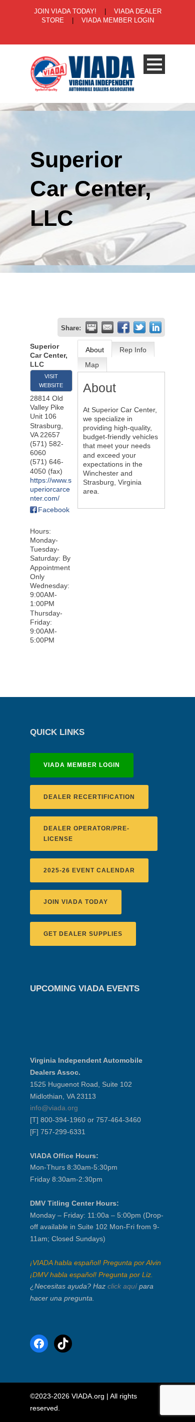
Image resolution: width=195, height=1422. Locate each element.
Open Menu (154, 64)
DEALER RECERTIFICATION (89, 796)
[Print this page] (92, 327)
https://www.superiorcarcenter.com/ (51, 489)
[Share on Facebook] (124, 327)
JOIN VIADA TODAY (76, 901)
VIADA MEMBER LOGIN (118, 20)
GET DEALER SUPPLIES (83, 933)
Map (92, 365)
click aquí (122, 1286)
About (95, 350)
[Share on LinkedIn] (156, 327)
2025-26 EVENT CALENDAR (89, 870)
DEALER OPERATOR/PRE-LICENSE (87, 833)
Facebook (54, 510)
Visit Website (51, 380)
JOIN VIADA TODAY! (65, 11)
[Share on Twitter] (140, 327)
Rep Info (133, 350)
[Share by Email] (108, 327)
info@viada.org (54, 1108)
